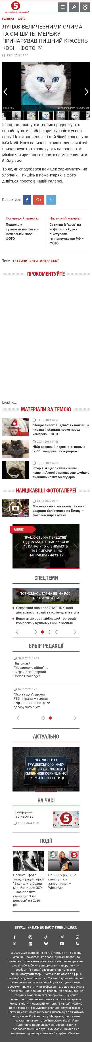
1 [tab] (29, 568)
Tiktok (46, 937)
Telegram (61, 937)
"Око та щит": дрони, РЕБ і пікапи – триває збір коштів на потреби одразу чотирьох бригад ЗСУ (32, 702)
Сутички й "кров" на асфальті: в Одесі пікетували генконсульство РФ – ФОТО (67, 234)
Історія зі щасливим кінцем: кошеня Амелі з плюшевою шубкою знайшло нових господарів (61, 472)
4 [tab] (56, 632)
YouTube (61, 943)
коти (33, 261)
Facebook (14, 937)
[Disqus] (46, 343)
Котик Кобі (8, 108)
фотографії (49, 261)
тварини (20, 261)
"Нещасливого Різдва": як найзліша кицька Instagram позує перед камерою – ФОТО (61, 429)
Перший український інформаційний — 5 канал (15, 7)
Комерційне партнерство (23, 814)
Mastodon (30, 943)
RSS (77, 943)
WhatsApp (77, 937)
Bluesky (46, 943)
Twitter (14, 943)
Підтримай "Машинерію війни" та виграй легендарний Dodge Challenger (31, 669)
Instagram (30, 937)
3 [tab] (49, 632)
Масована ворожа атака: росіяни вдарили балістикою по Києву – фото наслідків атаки (59, 510)
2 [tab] (62, 568)
